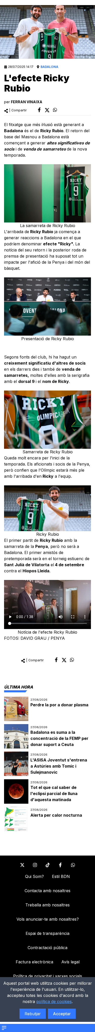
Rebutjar (33, 1013)
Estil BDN (61, 876)
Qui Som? (34, 876)
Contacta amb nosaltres (47, 890)
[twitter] (47, 110)
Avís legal (70, 961)
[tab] (18, 687)
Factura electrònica (34, 961)
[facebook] (39, 110)
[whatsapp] (55, 110)
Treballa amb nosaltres (47, 904)
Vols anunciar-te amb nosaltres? (47, 919)
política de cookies (54, 1001)
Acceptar (62, 1013)
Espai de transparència (47, 933)
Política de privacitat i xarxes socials (47, 976)
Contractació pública (47, 947)
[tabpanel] (47, 764)
